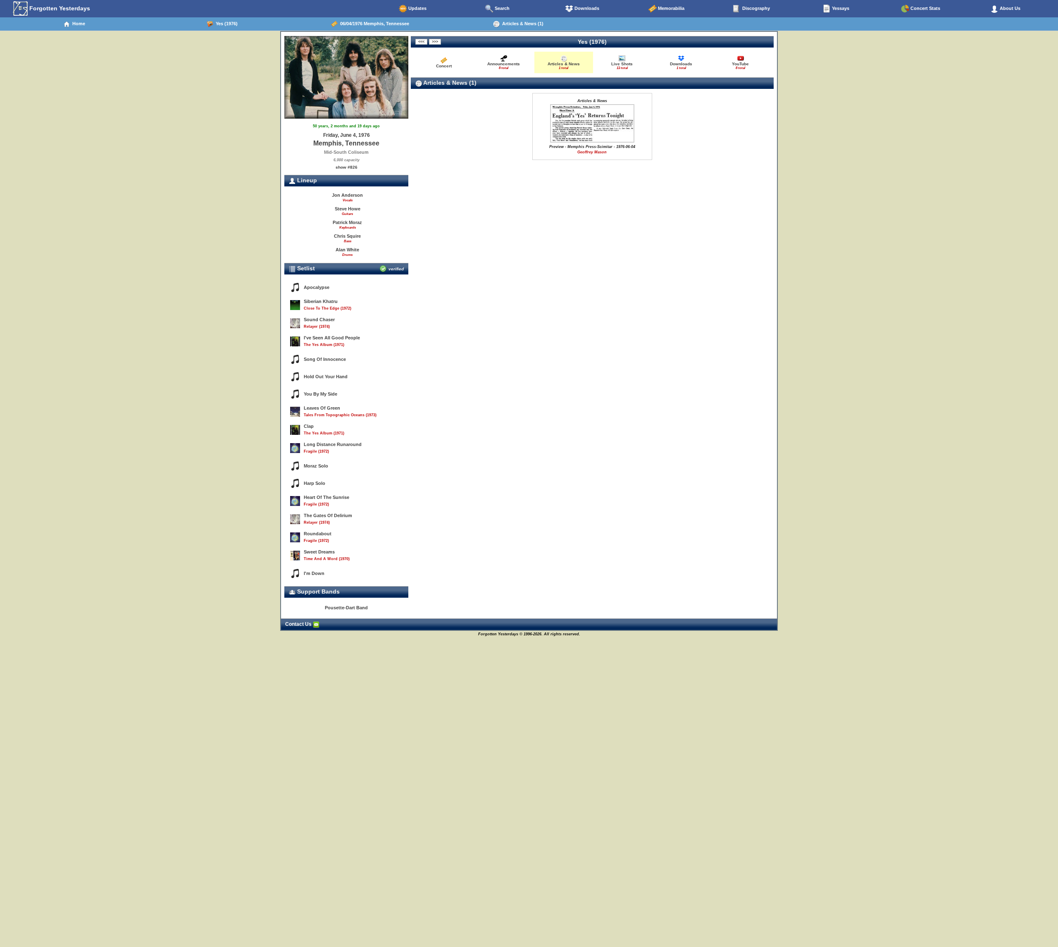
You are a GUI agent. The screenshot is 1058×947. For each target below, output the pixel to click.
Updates (417, 8)
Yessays (840, 8)
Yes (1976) (225, 23)
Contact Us (299, 624)
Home (77, 23)
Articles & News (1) (521, 23)
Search (501, 8)
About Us (1009, 8)
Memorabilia (670, 8)
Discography (755, 8)
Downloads (586, 8)
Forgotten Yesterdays (59, 8)
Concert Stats (924, 8)
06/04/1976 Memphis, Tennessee (373, 23)
